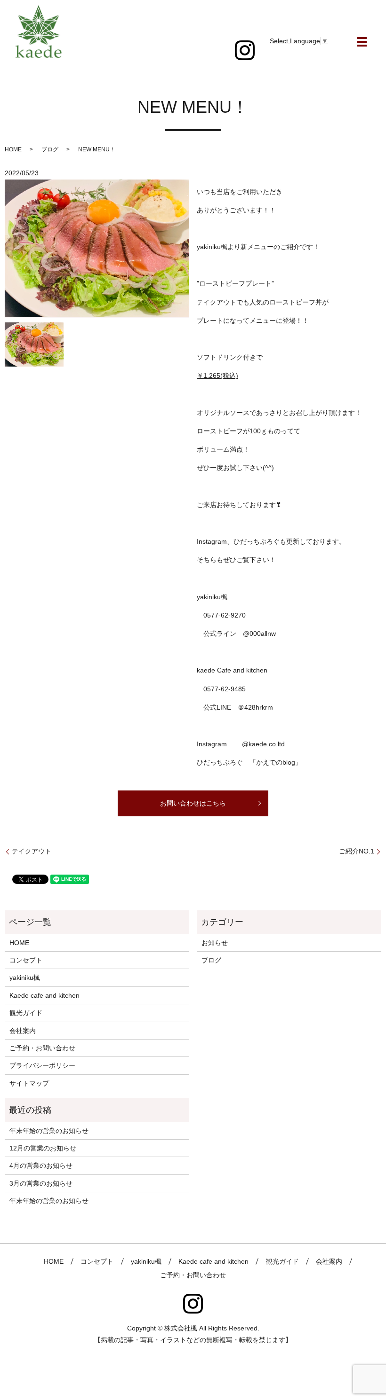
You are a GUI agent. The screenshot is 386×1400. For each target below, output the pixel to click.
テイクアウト (31, 851)
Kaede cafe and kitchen (44, 995)
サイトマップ (29, 1083)
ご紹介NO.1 (356, 851)
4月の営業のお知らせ (40, 1165)
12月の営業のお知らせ (42, 1148)
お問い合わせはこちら (193, 803)
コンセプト (25, 960)
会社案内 (22, 1030)
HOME (13, 149)
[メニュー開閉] (362, 42)
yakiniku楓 (24, 977)
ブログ (49, 149)
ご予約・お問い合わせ (42, 1048)
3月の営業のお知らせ (40, 1183)
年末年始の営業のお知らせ (48, 1130)
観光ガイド (25, 1013)
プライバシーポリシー (42, 1065)
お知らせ (214, 942)
